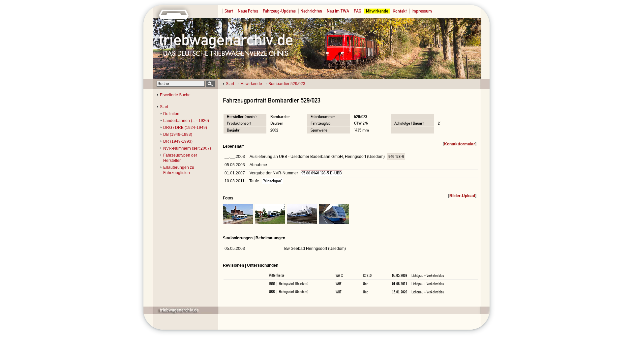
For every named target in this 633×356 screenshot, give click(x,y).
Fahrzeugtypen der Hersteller (180, 158)
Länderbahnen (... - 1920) (186, 120)
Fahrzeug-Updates (279, 11)
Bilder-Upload (462, 195)
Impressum (421, 11)
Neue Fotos (248, 11)
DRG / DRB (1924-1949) (185, 127)
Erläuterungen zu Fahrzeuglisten (178, 170)
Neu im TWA (338, 11)
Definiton (171, 113)
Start (229, 11)
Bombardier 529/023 (286, 83)
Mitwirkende (377, 11)
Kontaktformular (459, 144)
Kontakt (400, 11)
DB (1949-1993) (177, 134)
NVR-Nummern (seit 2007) (187, 148)
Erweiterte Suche (175, 95)
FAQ (357, 11)
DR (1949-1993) (178, 141)
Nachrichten (311, 11)
